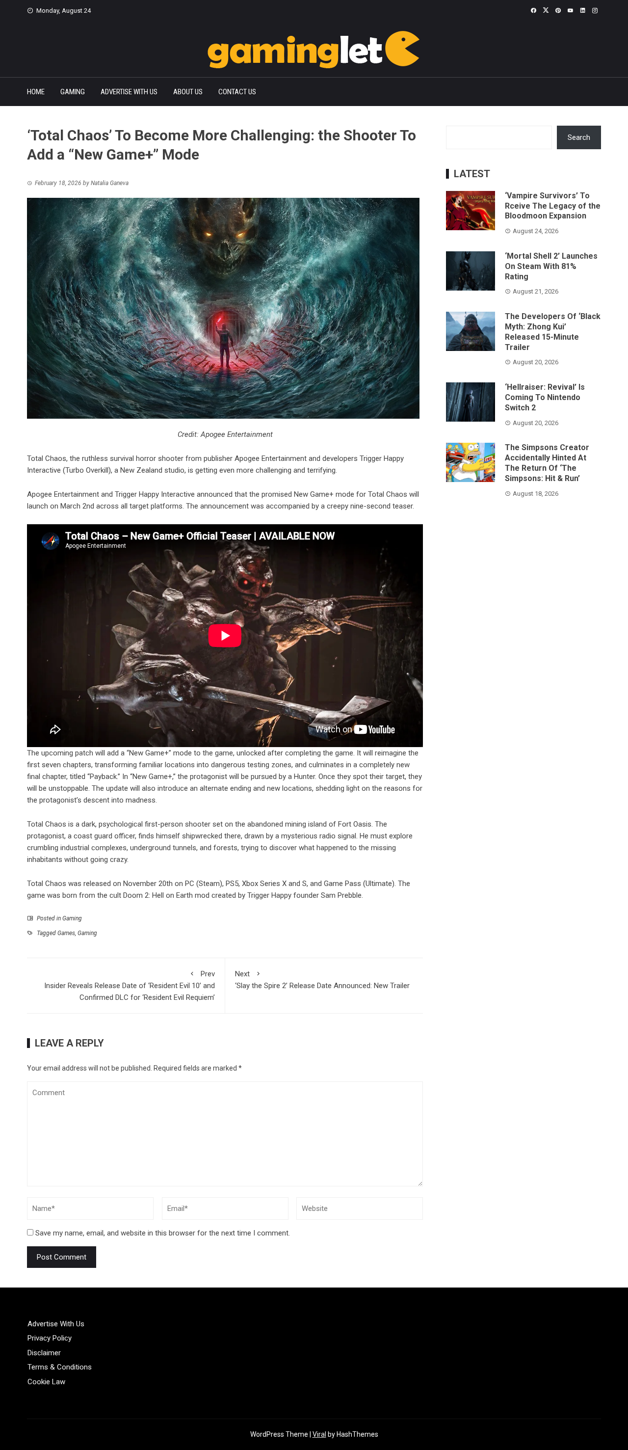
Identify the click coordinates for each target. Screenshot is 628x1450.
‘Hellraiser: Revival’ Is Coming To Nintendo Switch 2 (545, 397)
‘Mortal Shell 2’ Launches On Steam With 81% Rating (551, 266)
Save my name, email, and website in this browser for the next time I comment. (162, 1233)
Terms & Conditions (59, 1367)
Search (579, 137)
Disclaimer (44, 1352)
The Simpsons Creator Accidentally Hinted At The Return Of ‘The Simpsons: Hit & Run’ (547, 463)
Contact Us (237, 91)
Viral (319, 1434)
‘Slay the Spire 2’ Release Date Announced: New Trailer (322, 979)
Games (66, 933)
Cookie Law (46, 1381)
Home (36, 91)
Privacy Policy (49, 1338)
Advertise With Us (129, 91)
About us (188, 91)
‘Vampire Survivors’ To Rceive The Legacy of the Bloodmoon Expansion (553, 206)
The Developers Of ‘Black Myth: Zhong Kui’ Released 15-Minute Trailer (553, 331)
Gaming (72, 91)
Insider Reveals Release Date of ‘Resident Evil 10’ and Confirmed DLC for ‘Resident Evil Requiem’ (129, 985)
